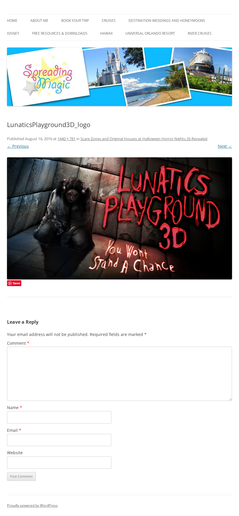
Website (15, 452)
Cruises (109, 20)
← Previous (18, 146)
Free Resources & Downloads (59, 33)
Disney (13, 33)
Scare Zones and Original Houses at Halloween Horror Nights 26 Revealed (143, 138)
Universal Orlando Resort (150, 33)
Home (12, 20)
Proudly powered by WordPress (32, 505)
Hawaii (106, 33)
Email (14, 430)
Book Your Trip (75, 20)
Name (14, 407)
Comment (18, 343)
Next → (225, 146)
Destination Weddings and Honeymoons (167, 20)
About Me (39, 20)
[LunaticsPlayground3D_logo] (119, 218)
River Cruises (200, 33)
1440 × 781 (66, 138)
